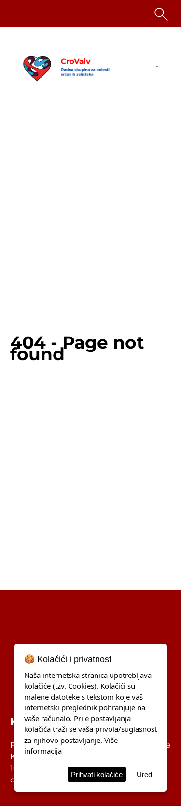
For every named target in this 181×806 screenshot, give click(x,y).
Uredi (145, 774)
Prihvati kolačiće (97, 774)
